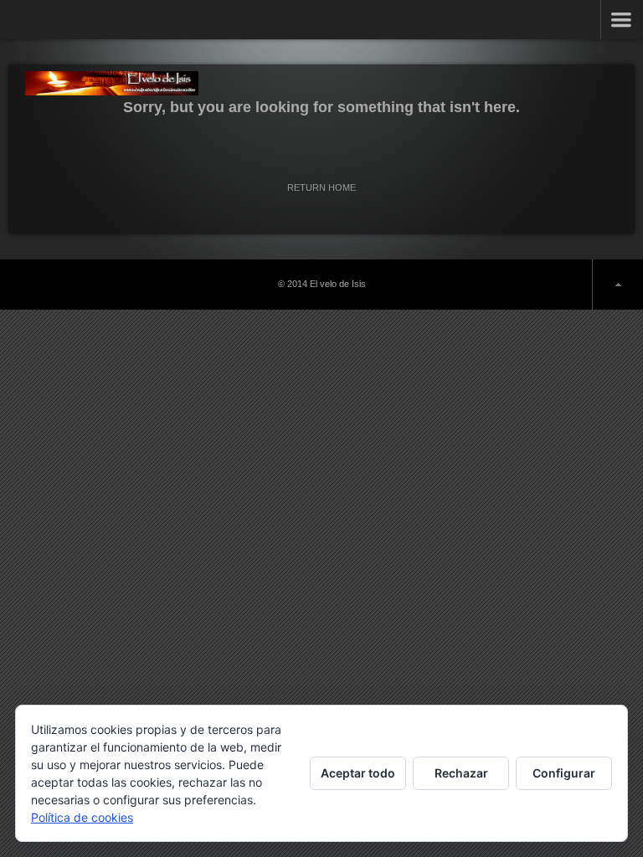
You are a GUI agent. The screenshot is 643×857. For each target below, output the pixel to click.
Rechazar (461, 773)
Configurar (563, 773)
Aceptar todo (358, 773)
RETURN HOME (321, 187)
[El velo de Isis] (111, 83)
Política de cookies (82, 817)
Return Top (617, 284)
